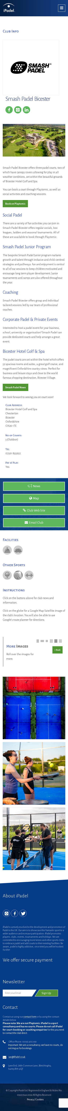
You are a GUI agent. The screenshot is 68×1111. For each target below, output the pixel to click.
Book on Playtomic (15, 204)
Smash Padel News (15, 387)
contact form (29, 1017)
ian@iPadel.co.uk (17, 1057)
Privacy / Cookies (35, 1099)
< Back (57, 650)
